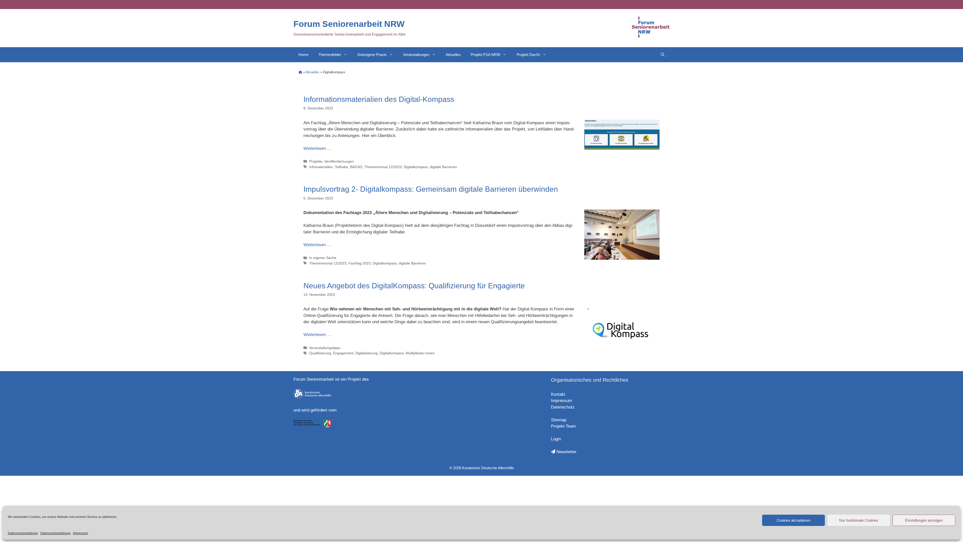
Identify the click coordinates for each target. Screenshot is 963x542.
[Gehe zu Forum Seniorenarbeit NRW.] (300, 72)
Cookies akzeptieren (793, 520)
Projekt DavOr (528, 54)
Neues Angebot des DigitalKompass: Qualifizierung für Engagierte (414, 286)
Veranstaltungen (416, 54)
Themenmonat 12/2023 (383, 167)
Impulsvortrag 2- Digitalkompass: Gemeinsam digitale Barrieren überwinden (430, 189)
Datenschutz (563, 407)
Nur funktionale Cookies (858, 520)
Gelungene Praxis (372, 54)
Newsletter (566, 451)
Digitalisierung (366, 353)
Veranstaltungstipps (324, 348)
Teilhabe (341, 167)
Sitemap (558, 420)
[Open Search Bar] (663, 54)
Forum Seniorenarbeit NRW (349, 24)
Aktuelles (453, 54)
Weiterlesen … (317, 148)
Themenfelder (329, 54)
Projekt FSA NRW (485, 54)
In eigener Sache (322, 258)
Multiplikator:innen (420, 353)
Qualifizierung (320, 353)
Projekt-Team (563, 426)
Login (556, 439)
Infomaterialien (321, 167)
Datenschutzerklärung (23, 533)
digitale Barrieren (443, 167)
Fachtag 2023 (360, 263)
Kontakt (558, 394)
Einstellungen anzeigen (924, 520)
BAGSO (356, 167)
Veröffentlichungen (339, 161)
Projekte (315, 161)
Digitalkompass (416, 167)
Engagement (343, 353)
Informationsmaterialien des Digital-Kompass (378, 99)
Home (303, 54)
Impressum (80, 533)
